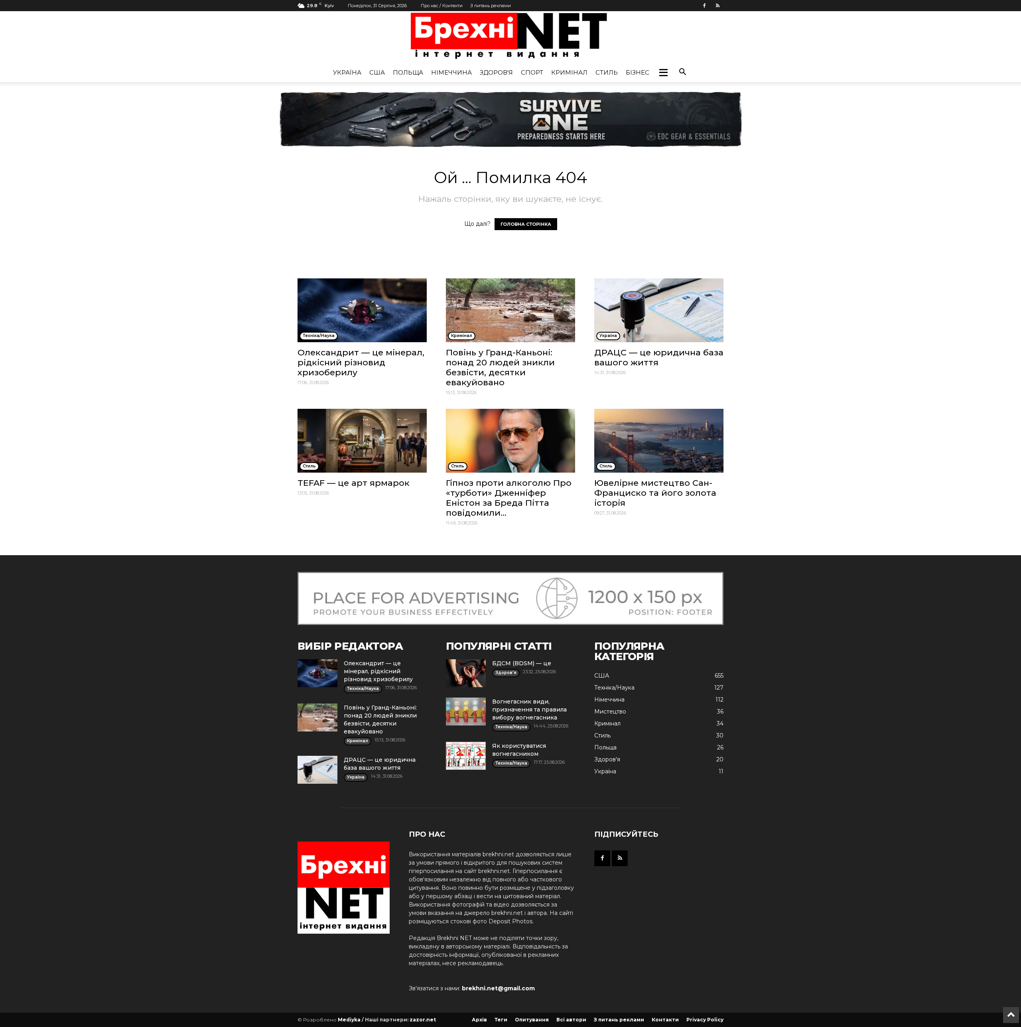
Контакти (665, 1020)
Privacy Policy (704, 1020)
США (377, 72)
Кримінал (569, 72)
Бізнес (637, 72)
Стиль (606, 72)
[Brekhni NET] (510, 38)
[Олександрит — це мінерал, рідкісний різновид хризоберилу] (362, 310)
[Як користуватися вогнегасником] (466, 756)
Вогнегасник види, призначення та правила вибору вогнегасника (529, 709)
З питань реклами (490, 5)
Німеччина (451, 72)
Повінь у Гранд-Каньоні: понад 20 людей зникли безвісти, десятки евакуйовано (500, 367)
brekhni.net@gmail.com (498, 988)
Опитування (532, 1020)
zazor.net (423, 1020)
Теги (501, 1020)
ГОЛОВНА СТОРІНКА (526, 224)
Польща (408, 72)
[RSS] (717, 5)
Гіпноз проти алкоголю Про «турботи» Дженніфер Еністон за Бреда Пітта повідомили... (509, 498)
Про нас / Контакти (442, 5)
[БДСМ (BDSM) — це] (466, 673)
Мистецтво (610, 711)
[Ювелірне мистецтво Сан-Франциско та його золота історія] (658, 441)
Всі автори (571, 1020)
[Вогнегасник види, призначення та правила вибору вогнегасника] (466, 711)
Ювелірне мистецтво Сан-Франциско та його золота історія (655, 493)
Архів (479, 1020)
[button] (663, 72)
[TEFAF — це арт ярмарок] (362, 441)
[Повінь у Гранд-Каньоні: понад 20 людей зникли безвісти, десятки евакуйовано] (510, 310)
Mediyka (349, 1020)
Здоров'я (496, 72)
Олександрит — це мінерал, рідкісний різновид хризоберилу (361, 362)
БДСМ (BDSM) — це (521, 663)
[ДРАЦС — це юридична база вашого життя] (658, 310)
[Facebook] (704, 5)
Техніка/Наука (614, 687)
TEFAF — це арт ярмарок (354, 483)
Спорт (532, 72)
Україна (347, 72)
